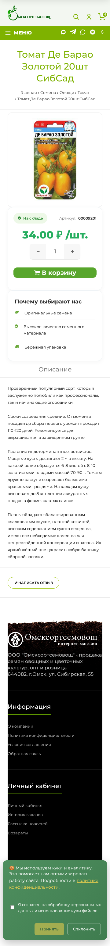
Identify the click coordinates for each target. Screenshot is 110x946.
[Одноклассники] (102, 33)
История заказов (25, 814)
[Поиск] (76, 17)
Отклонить (84, 928)
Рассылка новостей (28, 823)
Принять (49, 928)
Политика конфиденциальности (41, 735)
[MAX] (63, 33)
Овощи (67, 92)
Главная (28, 92)
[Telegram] (73, 33)
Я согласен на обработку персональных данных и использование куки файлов (59, 907)
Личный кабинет (25, 805)
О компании (20, 726)
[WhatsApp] (83, 33)
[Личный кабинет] (89, 17)
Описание (55, 369)
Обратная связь (24, 753)
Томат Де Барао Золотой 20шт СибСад (56, 98)
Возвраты (18, 832)
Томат (84, 92)
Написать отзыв (35, 583)
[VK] (93, 33)
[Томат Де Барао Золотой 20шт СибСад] (55, 159)
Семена (48, 92)
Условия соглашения (29, 744)
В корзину (58, 272)
